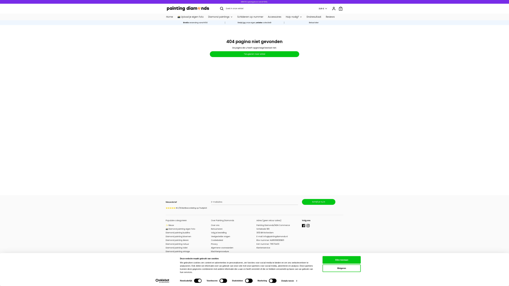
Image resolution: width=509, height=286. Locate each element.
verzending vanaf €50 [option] (195, 22)
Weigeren (341, 268)
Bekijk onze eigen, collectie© (254, 22)
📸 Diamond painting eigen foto (180, 229)
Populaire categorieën (176, 220)
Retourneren (217, 229)
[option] (254, 22)
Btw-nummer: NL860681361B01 (270, 240)
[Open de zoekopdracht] (221, 8)
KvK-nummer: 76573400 (267, 244)
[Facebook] (303, 225)
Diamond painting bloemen (178, 236)
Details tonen (287, 281)
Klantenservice (263, 247)
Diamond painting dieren (177, 240)
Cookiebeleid (217, 240)
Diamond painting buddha (178, 232)
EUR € (321, 8)
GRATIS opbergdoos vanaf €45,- (254, 2)
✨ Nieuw (170, 225)
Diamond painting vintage (178, 251)
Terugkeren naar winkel (254, 54)
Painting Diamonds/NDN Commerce (273, 225)
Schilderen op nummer (250, 16)
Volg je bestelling (219, 232)
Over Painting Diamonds (222, 220)
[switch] (223, 281)
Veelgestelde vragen (220, 236)
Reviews (330, 16)
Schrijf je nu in (318, 201)
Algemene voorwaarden (222, 247)
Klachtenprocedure (220, 251)
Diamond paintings (219, 16)
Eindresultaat (314, 16)
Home (169, 16)
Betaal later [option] (314, 22)
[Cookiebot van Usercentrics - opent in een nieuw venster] (162, 281)
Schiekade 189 (262, 229)
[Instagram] (308, 225)
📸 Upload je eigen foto (190, 16)
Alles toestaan (341, 260)
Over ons (215, 225)
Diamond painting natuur (177, 244)
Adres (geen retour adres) (268, 220)
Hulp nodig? (293, 16)
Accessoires (274, 16)
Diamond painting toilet (177, 247)
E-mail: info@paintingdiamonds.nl (272, 236)
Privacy (214, 244)
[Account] (333, 7)
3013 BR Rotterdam (265, 232)
